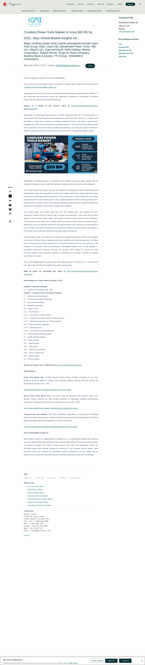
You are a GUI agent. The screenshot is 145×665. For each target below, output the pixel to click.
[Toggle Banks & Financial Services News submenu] (70, 11)
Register (130, 4)
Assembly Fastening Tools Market (39, 505)
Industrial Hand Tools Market (38, 496)
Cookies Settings (97, 660)
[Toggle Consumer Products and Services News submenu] (38, 11)
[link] (70, 4)
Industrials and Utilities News (94, 11)
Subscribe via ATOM (126, 53)
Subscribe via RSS (125, 50)
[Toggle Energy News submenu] (51, 11)
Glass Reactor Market (35, 490)
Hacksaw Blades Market (36, 493)
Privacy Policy (73, 663)
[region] (72, 661)
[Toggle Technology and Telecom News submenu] (123, 11)
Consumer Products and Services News (28, 11)
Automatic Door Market (36, 486)
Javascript (122, 56)
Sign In (119, 4)
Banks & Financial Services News (60, 11)
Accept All (125, 660)
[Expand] (95, 171)
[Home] (12, 4)
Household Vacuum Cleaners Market (40, 499)
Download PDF (124, 47)
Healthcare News (78, 11)
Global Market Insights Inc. (68, 65)
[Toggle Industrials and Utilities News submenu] (104, 11)
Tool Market (62, 478)
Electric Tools (51, 478)
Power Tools (28, 478)
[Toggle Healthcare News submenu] (85, 11)
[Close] (142, 661)
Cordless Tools (39, 478)
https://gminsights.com (127, 31)
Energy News (44, 11)
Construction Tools (74, 478)
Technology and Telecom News (113, 11)
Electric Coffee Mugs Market (38, 502)
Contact (26, 535)
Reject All (111, 660)
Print (120, 44)
